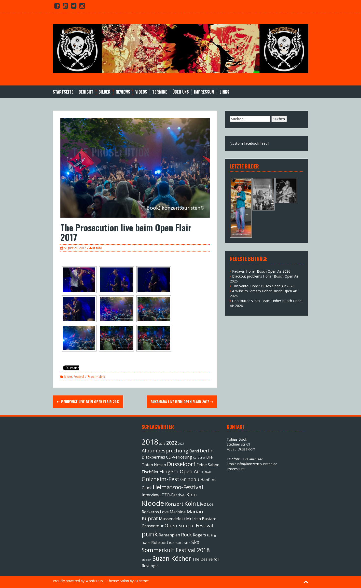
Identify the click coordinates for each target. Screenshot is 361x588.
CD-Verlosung (179, 457)
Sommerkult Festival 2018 (176, 550)
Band (194, 451)
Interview (150, 495)
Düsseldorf (181, 464)
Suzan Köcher (172, 558)
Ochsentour (153, 526)
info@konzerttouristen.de (257, 464)
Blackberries (153, 457)
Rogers (199, 535)
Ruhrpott (159, 542)
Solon (124, 580)
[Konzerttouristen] (180, 48)
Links (224, 92)
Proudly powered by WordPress (78, 580)
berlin (207, 450)
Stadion (147, 559)
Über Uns (180, 92)
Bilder (104, 92)
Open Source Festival (189, 525)
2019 (162, 443)
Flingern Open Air (179, 471)
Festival (79, 377)
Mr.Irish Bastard (201, 518)
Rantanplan (169, 535)
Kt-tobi (97, 248)
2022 (171, 442)
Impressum (204, 92)
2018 (150, 442)
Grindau (189, 479)
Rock (186, 534)
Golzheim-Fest (160, 479)
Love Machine (173, 512)
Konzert (174, 504)
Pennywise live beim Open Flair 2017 (90, 401)
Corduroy (199, 457)
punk (150, 533)
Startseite (63, 92)
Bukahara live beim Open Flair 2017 (180, 401)
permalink (97, 377)
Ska (195, 542)
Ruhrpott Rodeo (179, 543)
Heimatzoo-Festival (178, 487)
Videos (141, 92)
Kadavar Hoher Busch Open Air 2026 (261, 271)
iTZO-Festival (172, 495)
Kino (191, 494)
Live (201, 504)
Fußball (206, 472)
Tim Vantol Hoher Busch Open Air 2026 (263, 286)
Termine (159, 92)
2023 (181, 443)
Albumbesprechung (165, 450)
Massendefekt (172, 518)
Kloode (153, 503)
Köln (190, 503)
